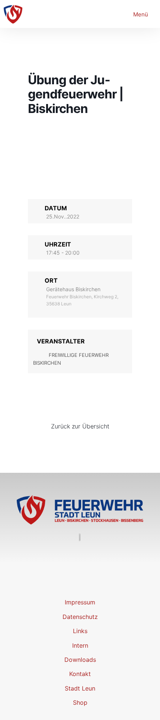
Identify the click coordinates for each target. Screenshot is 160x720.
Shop (80, 702)
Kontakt (80, 673)
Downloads (80, 659)
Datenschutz (80, 616)
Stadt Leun (80, 688)
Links (80, 631)
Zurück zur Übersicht (80, 426)
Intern (80, 645)
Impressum (80, 602)
